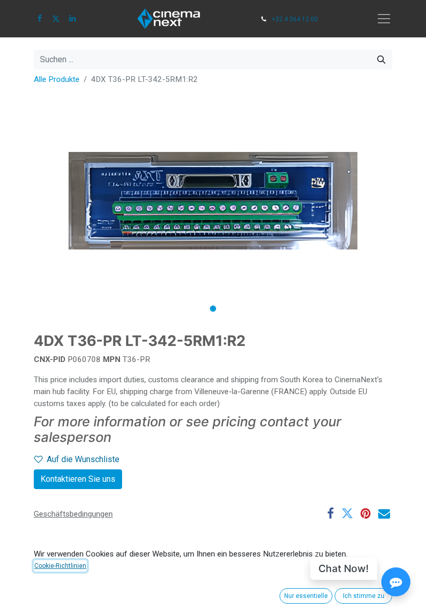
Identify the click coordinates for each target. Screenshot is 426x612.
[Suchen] (381, 59)
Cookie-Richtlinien (60, 565)
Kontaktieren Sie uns (78, 479)
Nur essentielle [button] (306, 596)
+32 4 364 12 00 (295, 19)
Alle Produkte (56, 79)
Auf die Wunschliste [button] (83, 459)
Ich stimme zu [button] (363, 596)
